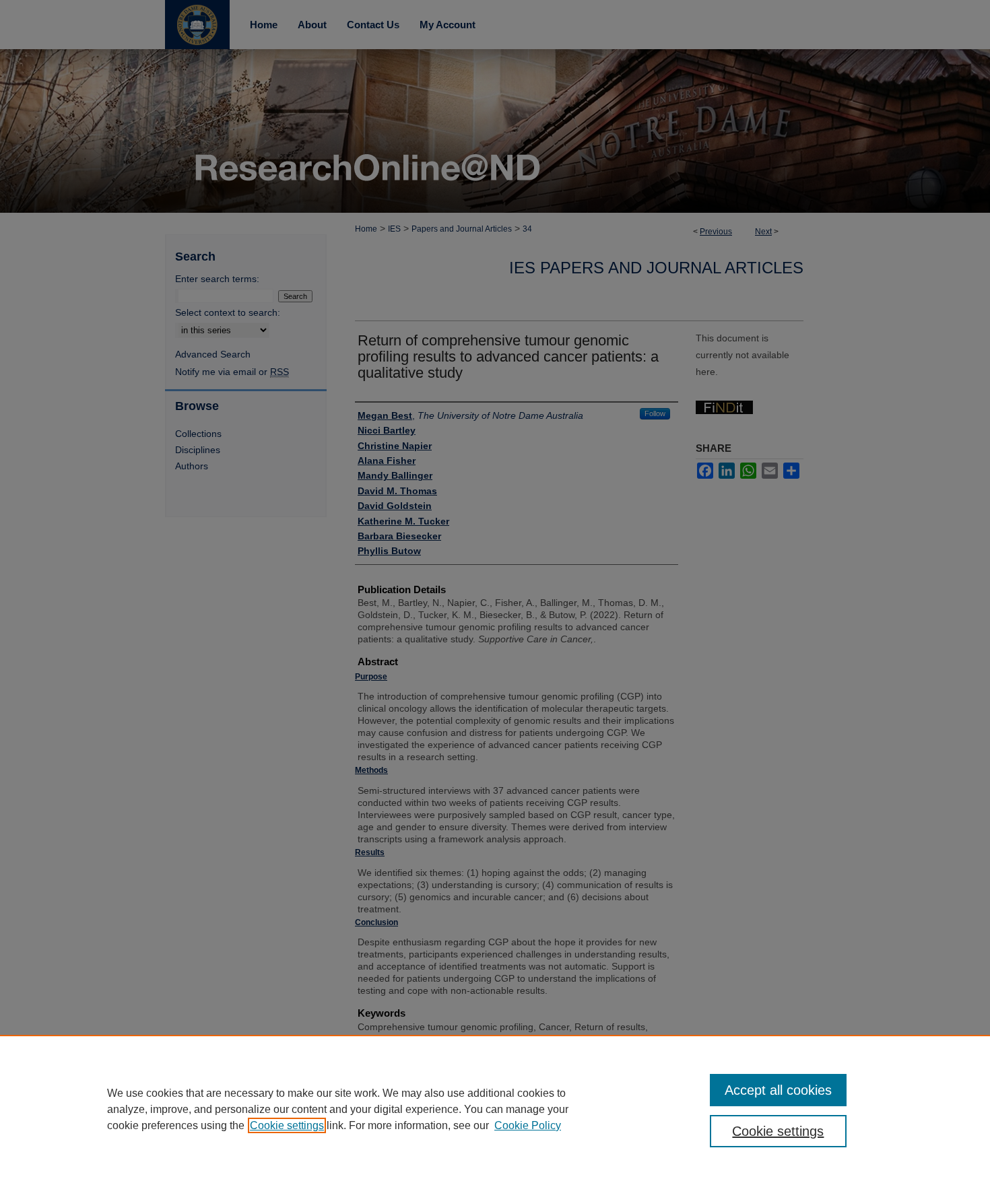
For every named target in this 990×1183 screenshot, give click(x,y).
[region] (495, 1109)
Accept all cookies (778, 1090)
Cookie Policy (527, 1125)
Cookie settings (287, 1125)
